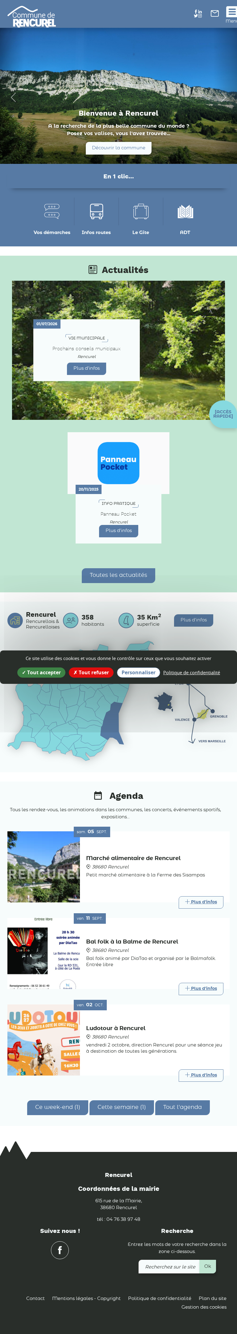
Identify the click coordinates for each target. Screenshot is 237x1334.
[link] (215, 15)
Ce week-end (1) (57, 1107)
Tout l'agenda (182, 1107)
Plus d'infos (86, 368)
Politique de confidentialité (159, 1298)
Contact (35, 1298)
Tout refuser (93, 672)
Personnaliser (139, 672)
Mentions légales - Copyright (86, 1298)
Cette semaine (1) (122, 1107)
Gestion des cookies (204, 1307)
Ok (207, 1266)
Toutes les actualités (118, 575)
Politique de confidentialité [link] (191, 672)
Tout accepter (43, 672)
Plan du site (213, 1298)
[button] (223, 414)
